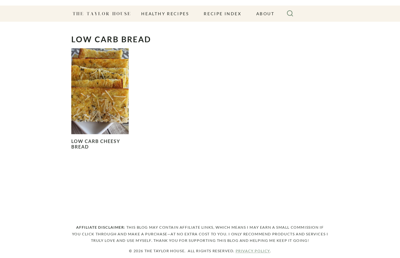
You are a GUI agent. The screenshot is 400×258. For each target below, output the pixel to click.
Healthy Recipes (165, 13)
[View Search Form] (290, 13)
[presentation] (100, 91)
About (265, 13)
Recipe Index (222, 13)
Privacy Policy (253, 251)
